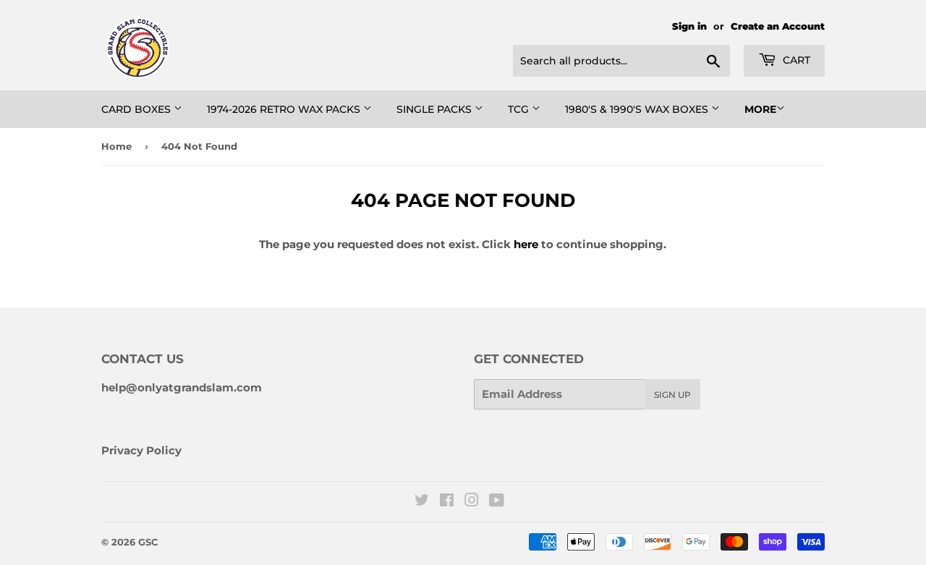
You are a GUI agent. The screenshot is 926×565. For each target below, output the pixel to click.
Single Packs (435, 109)
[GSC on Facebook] (446, 502)
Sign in (689, 26)
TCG (520, 109)
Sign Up (672, 394)
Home (116, 146)
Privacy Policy (141, 450)
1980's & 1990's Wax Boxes (638, 109)
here (526, 244)
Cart (795, 60)
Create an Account (778, 26)
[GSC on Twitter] (422, 502)
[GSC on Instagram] (471, 502)
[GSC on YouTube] (496, 502)
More (760, 109)
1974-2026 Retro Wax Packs (285, 109)
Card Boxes (137, 109)
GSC (148, 542)
